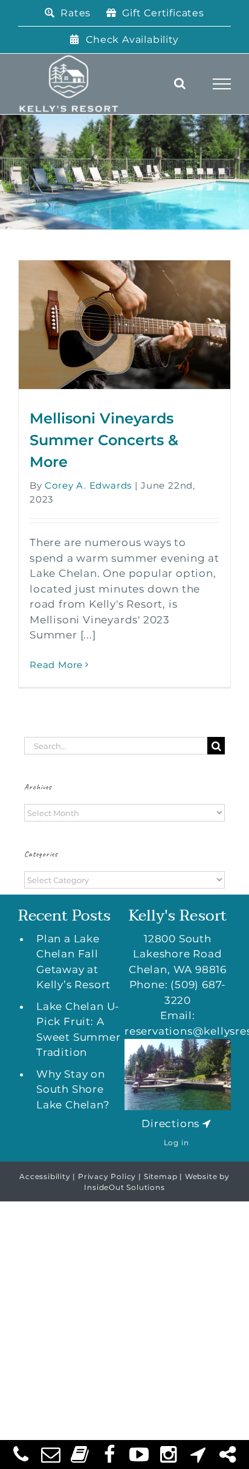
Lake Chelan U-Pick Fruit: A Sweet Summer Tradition (78, 1029)
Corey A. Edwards (88, 485)
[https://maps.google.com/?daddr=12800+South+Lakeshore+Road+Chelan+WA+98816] (206, 1123)
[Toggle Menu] (222, 84)
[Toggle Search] (180, 83)
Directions (170, 1123)
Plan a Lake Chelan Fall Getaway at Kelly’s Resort (73, 962)
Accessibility (44, 1176)
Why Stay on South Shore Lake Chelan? (73, 1089)
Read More (56, 664)
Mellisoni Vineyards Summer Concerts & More (104, 440)
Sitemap (161, 1176)
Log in (176, 1142)
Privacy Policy (107, 1176)
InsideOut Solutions (124, 1187)
